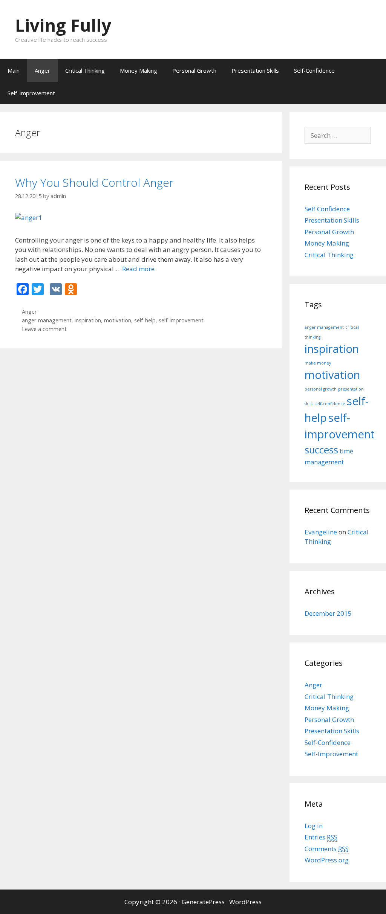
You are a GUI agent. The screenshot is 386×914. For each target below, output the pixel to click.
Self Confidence (327, 208)
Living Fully (63, 25)
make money (318, 363)
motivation (117, 320)
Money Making (138, 70)
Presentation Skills (255, 70)
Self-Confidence (314, 70)
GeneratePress (203, 901)
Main (14, 70)
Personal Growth (194, 70)
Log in (314, 825)
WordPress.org (327, 860)
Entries (321, 837)
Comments (327, 848)
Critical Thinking (85, 70)
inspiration (88, 320)
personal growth (321, 389)
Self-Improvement (31, 93)
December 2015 (328, 613)
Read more (138, 268)
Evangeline (321, 532)
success (321, 449)
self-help (145, 320)
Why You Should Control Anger (94, 182)
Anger (42, 70)
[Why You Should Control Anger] (28, 217)
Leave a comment (44, 329)
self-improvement (181, 320)
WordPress (245, 901)
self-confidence (330, 403)
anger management (47, 320)
